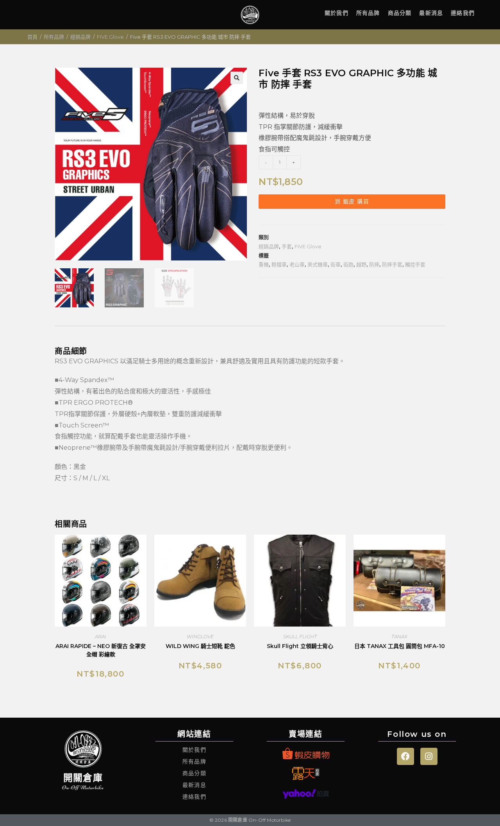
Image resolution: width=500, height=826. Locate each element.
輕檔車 (279, 264)
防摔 (374, 264)
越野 (361, 264)
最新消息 (431, 12)
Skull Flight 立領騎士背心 (300, 646)
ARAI (100, 636)
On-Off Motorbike (83, 787)
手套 (287, 246)
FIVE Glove (110, 37)
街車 (335, 264)
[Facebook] (405, 756)
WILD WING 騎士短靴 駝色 (200, 646)
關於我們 (336, 12)
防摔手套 (392, 264)
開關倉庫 (83, 777)
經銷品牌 (80, 37)
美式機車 (317, 264)
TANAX (399, 636)
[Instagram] (429, 756)
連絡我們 (463, 12)
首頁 (32, 37)
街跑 (348, 264)
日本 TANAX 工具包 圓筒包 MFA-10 (399, 646)
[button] (236, 78)
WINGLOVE (200, 636)
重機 (264, 264)
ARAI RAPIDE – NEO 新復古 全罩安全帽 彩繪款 (100, 650)
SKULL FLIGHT (300, 636)
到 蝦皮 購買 (352, 201)
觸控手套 (415, 264)
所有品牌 (368, 12)
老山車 (297, 264)
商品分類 (400, 12)
